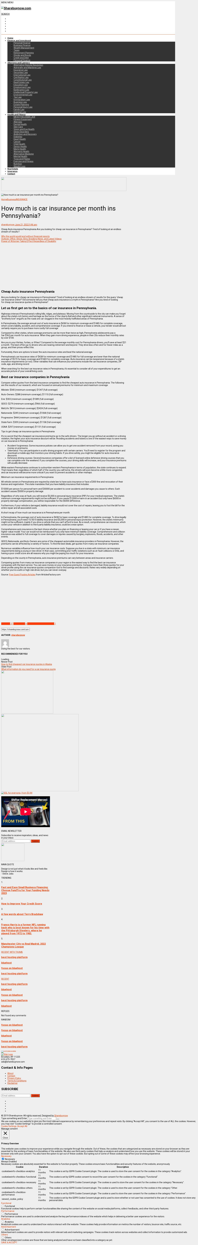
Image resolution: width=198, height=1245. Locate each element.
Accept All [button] (22, 1126)
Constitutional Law (23, 80)
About (10, 1073)
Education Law (21, 85)
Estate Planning (21, 104)
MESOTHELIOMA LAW (24, 117)
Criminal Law (20, 112)
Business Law (20, 102)
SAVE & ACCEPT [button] (9, 1242)
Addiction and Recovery (25, 134)
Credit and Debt (21, 57)
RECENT (5, 979)
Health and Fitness (16, 114)
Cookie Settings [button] (9, 1126)
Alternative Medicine (24, 154)
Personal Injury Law (23, 107)
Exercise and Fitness (23, 161)
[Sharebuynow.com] (16, 8)
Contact (11, 174)
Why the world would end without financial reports (25, 236)
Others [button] (4, 1234)
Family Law (19, 109)
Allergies (18, 122)
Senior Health (20, 146)
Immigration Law (22, 99)
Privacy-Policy (14, 1078)
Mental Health (20, 156)
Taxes (16, 50)
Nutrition (18, 164)
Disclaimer (12, 1083)
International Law (22, 75)
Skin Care (18, 127)
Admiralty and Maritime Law (27, 67)
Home (10, 38)
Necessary (10, 1159)
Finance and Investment (19, 40)
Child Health (19, 144)
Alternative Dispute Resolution (28, 65)
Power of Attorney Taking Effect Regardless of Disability (28, 241)
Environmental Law (23, 94)
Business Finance (22, 45)
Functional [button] (6, 1203)
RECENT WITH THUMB (12, 952)
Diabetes (18, 136)
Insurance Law (21, 70)
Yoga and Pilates (22, 159)
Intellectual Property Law (26, 92)
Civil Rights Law (21, 77)
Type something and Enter (14, 1118)
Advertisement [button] (8, 1227)
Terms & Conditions (16, 1080)
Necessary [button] (6, 1156)
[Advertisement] (63, 265)
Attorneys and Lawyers (18, 63)
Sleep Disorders (21, 132)
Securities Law (21, 72)
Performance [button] (7, 1211)
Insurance (12, 171)
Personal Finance (22, 43)
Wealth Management (24, 48)
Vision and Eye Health (24, 129)
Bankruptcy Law (21, 90)
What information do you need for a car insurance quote (28, 669)
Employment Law (22, 87)
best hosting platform (14, 957)
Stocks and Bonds (22, 55)
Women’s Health (21, 151)
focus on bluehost (12, 968)
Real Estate (12, 169)
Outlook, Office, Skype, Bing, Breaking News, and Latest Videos (31, 239)
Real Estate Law (21, 82)
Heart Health (20, 139)
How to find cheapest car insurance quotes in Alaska (26, 664)
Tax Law (18, 97)
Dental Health (20, 124)
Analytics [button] (5, 1219)
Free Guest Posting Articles (22, 574)
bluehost (6, 962)
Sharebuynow (61, 1115)
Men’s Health (20, 149)
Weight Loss (19, 166)
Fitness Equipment (23, 119)
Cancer (17, 141)
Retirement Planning (24, 53)
